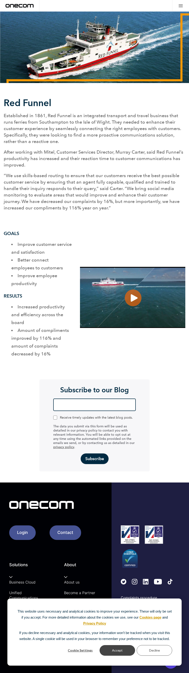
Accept (117, 650)
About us (72, 582)
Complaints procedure (139, 598)
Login (22, 532)
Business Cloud (22, 582)
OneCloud (139, 121)
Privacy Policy (94, 623)
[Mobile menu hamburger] (180, 6)
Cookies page (150, 617)
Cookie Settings (80, 650)
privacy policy (63, 447)
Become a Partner (79, 592)
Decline (154, 650)
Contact (65, 532)
